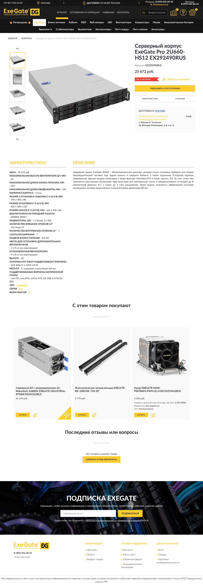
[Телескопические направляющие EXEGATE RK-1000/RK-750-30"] (101, 356)
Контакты (123, 12)
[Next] (17, 139)
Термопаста (45, 29)
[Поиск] (143, 12)
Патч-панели (140, 29)
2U (30, 292)
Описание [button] (180, 99)
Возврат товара (95, 559)
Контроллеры (103, 29)
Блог (161, 550)
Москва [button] (160, 111)
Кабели (73, 22)
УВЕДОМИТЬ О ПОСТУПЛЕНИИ (165, 88)
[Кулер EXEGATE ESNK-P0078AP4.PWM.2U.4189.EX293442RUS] (160, 356)
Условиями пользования (129, 521)
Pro (20, 289)
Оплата (91, 555)
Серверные (22, 285)
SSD (110, 22)
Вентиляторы (123, 22)
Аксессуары (157, 29)
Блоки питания (56, 22)
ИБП (83, 22)
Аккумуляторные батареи (178, 22)
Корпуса (39, 22)
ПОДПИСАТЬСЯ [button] (130, 514)
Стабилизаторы (65, 29)
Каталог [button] (62, 12)
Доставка (92, 550)
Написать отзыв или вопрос (101, 459)
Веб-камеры (97, 22)
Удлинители (85, 29)
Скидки (162, 555)
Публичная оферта (132, 559)
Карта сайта (129, 555)
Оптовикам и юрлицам (85, 12)
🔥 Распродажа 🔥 (20, 22)
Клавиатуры (142, 22)
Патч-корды (122, 29)
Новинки (108, 12)
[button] (159, 4)
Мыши (156, 22)
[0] (192, 12)
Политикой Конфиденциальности (101, 521)
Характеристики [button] (150, 99)
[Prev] (17, 48)
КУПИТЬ (23, 415)
